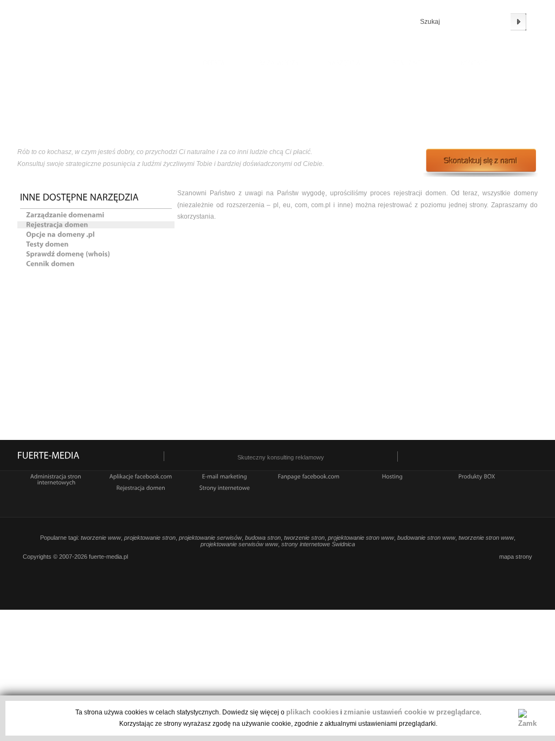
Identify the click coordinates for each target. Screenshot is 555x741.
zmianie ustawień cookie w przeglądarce (412, 712)
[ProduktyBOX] (477, 475)
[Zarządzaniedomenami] (100, 215)
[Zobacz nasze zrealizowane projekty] (409, 64)
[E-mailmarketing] (224, 475)
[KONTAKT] (474, 64)
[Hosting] (392, 475)
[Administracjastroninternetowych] (56, 478)
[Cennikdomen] (100, 263)
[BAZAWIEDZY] (279, 64)
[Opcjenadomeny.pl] (100, 234)
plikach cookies (312, 712)
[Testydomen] (100, 244)
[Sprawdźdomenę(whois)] (100, 254)
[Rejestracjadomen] (100, 224)
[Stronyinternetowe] (224, 487)
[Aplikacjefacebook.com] (140, 475)
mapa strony (515, 556)
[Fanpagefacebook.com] (309, 475)
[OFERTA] (214, 64)
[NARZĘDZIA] (344, 64)
